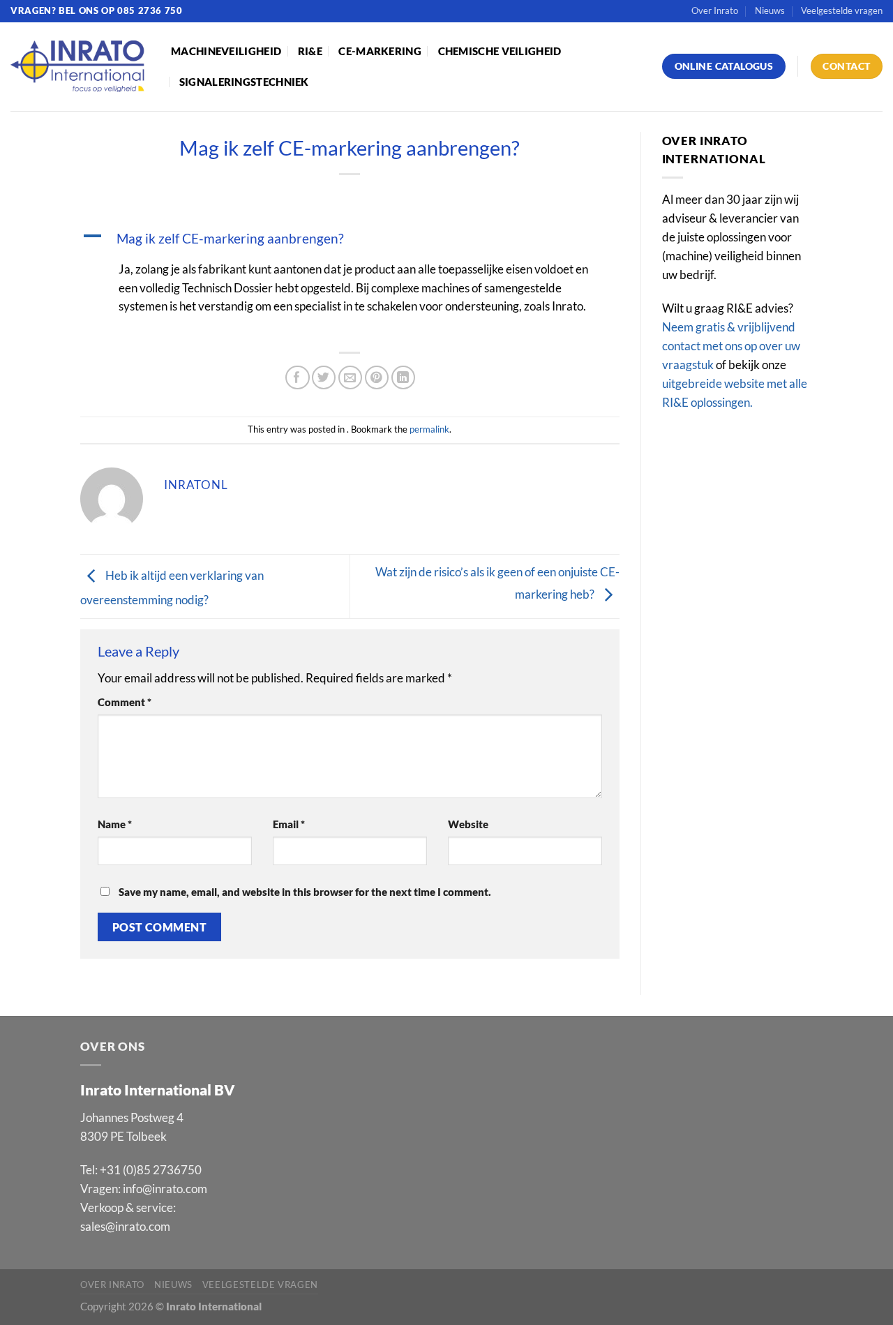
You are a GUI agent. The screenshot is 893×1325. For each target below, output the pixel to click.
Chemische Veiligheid (500, 51)
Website (468, 824)
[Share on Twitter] (324, 378)
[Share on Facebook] (297, 378)
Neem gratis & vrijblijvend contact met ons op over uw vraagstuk (731, 346)
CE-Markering (379, 51)
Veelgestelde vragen (842, 10)
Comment (124, 702)
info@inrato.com (165, 1188)
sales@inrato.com (125, 1226)
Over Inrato (714, 10)
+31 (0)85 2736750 (151, 1169)
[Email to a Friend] (350, 378)
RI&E (310, 51)
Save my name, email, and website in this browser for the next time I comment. (305, 891)
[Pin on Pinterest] (377, 378)
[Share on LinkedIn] (403, 378)
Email (289, 824)
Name (115, 824)
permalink (429, 429)
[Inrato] (80, 66)
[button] (350, 239)
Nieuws (770, 10)
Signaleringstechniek (244, 81)
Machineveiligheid (226, 51)
